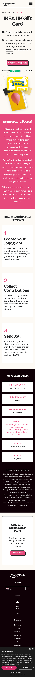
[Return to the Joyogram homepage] (9, 4)
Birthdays (17, 625)
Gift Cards (11, 12)
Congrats (17, 635)
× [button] (33, 649)
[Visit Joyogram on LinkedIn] (17, 613)
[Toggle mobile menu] (30, 3)
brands (9, 49)
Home (4, 12)
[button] (17, 672)
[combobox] (30, 649)
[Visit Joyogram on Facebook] (17, 601)
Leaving (17, 628)
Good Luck (17, 632)
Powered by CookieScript (17, 675)
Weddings (17, 645)
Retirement (17, 638)
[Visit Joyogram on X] (17, 607)
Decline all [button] (25, 668)
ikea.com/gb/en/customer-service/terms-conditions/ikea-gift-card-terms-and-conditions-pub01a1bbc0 (17, 429)
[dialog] (17, 662)
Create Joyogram (17, 62)
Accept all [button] (9, 668)
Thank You (17, 642)
